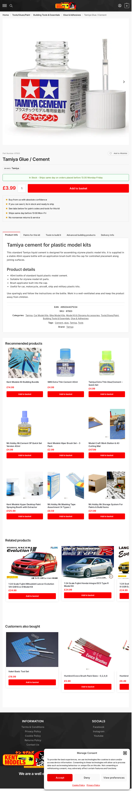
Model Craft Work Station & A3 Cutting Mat (104, 444)
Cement (59, 322)
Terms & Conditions (32, 727)
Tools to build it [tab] (53, 235)
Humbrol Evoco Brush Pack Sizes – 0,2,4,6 (85, 675)
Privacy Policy (93, 785)
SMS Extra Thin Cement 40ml (63, 382)
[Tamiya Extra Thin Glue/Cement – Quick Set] (107, 363)
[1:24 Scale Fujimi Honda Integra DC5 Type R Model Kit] (88, 562)
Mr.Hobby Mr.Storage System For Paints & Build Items (106, 506)
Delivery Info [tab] (107, 235)
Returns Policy (33, 740)
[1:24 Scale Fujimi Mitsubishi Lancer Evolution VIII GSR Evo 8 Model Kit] (32, 562)
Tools (80, 322)
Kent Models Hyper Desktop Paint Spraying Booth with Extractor (24, 506)
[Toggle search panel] (11, 5)
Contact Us (32, 744)
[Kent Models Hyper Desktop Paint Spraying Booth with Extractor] (25, 485)
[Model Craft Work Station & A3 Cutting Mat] (107, 424)
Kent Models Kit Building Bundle (23, 382)
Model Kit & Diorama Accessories (83, 315)
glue (66, 322)
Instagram (98, 731)
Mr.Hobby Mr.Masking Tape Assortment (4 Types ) (61, 506)
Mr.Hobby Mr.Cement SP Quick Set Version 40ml (24, 444)
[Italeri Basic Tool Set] (32, 649)
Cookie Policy (78, 785)
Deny (87, 777)
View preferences (114, 777)
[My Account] (120, 6)
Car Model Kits (41, 315)
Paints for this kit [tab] (31, 235)
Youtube (98, 735)
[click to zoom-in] (66, 81)
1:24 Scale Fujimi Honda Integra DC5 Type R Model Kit (86, 584)
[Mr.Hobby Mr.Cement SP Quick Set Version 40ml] (25, 424)
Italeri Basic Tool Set (18, 671)
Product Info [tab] (11, 235)
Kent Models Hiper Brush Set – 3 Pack (64, 444)
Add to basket (78, 188)
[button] (125, 753)
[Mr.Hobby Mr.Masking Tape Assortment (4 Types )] (66, 485)
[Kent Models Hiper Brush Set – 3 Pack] (66, 424)
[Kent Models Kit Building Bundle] (25, 363)
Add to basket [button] (24, 394)
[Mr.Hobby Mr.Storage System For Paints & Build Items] (107, 485)
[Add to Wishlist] (37, 351)
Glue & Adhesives (72, 15)
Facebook (98, 727)
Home (6, 15)
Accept (60, 777)
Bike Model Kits (57, 315)
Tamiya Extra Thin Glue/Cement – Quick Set (106, 383)
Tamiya (29, 315)
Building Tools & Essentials (46, 15)
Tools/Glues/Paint (21, 15)
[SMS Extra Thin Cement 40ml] (66, 363)
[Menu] (4, 5)
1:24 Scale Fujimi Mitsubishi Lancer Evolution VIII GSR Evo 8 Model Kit (31, 585)
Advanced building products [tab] (81, 235)
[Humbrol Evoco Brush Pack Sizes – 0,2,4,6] (88, 651)
